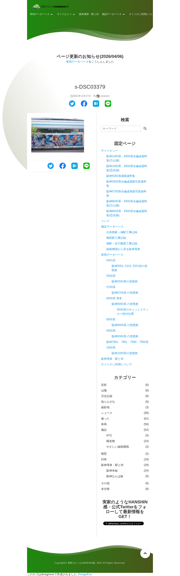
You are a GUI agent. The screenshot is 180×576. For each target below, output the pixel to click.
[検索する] (145, 129)
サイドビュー (64, 14)
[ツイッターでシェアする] (72, 105)
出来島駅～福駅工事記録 (121, 232)
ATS (109, 435)
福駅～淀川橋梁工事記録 (121, 243)
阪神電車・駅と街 (89, 14)
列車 (104, 459)
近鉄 (104, 384)
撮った (105, 418)
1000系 (110, 347)
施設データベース (112, 14)
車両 (104, 424)
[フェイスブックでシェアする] (84, 105)
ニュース (106, 412)
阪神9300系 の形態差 (125, 336)
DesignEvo (85, 574)
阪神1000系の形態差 (125, 353)
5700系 (110, 287)
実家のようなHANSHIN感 (81, 563)
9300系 (110, 330)
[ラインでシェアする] (108, 105)
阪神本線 (112, 470)
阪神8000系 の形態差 (125, 303)
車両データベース (40, 14)
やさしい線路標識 (117, 446)
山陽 (104, 390)
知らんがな (108, 401)
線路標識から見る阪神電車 (123, 249)
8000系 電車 (114, 298)
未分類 (105, 488)
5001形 (110, 260)
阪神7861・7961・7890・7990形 (127, 341)
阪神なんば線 (114, 476)
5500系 (110, 275)
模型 (104, 453)
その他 (105, 483)
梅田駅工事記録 (116, 237)
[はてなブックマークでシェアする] (96, 105)
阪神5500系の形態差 (125, 281)
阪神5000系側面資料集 (120, 175)
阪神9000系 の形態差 (125, 325)
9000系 (110, 319)
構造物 (110, 441)
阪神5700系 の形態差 (125, 292)
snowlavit (104, 96)
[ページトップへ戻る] (145, 553)
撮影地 (105, 407)
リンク (163, 14)
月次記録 (106, 396)
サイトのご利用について (142, 14)
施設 (104, 429)
